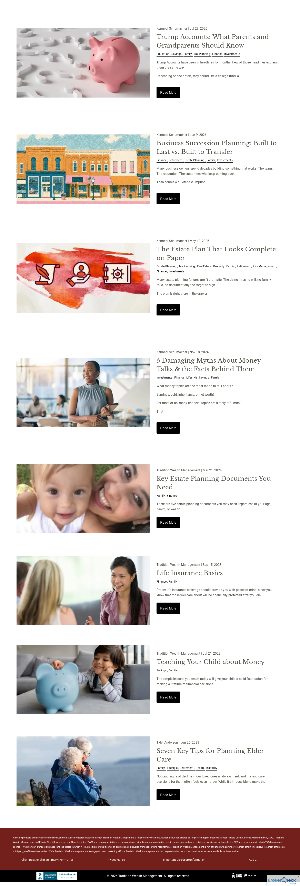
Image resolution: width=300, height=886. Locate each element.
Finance (217, 54)
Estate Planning (194, 160)
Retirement (175, 160)
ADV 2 (253, 859)
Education (163, 54)
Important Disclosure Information (184, 859)
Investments (232, 54)
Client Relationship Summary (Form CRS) (47, 859)
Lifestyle (191, 377)
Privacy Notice (116, 859)
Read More (168, 92)
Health (200, 768)
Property (218, 266)
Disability (211, 768)
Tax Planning (202, 54)
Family (187, 54)
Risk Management (264, 266)
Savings (176, 54)
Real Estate (204, 266)
